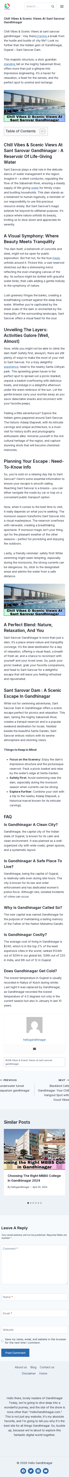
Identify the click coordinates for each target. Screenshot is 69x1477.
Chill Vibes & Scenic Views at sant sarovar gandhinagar (28, 1062)
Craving (41, 36)
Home (43, 1373)
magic (56, 258)
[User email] (34, 1049)
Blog (33, 1367)
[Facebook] (23, 1471)
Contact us (47, 1367)
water (35, 187)
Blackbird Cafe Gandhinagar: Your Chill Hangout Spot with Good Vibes (53, 1090)
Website (8, 1329)
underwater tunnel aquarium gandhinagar (15, 1085)
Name (8, 1297)
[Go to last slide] (10, 1164)
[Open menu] (61, 6)
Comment (10, 1248)
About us (21, 1367)
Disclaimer (29, 1373)
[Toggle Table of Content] (40, 131)
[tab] (28, 1203)
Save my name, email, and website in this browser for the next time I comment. (35, 1341)
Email (7, 1313)
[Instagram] (38, 1471)
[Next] (59, 1164)
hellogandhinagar (20, 1187)
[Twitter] (31, 1471)
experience (11, 366)
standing (10, 64)
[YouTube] (46, 1471)
